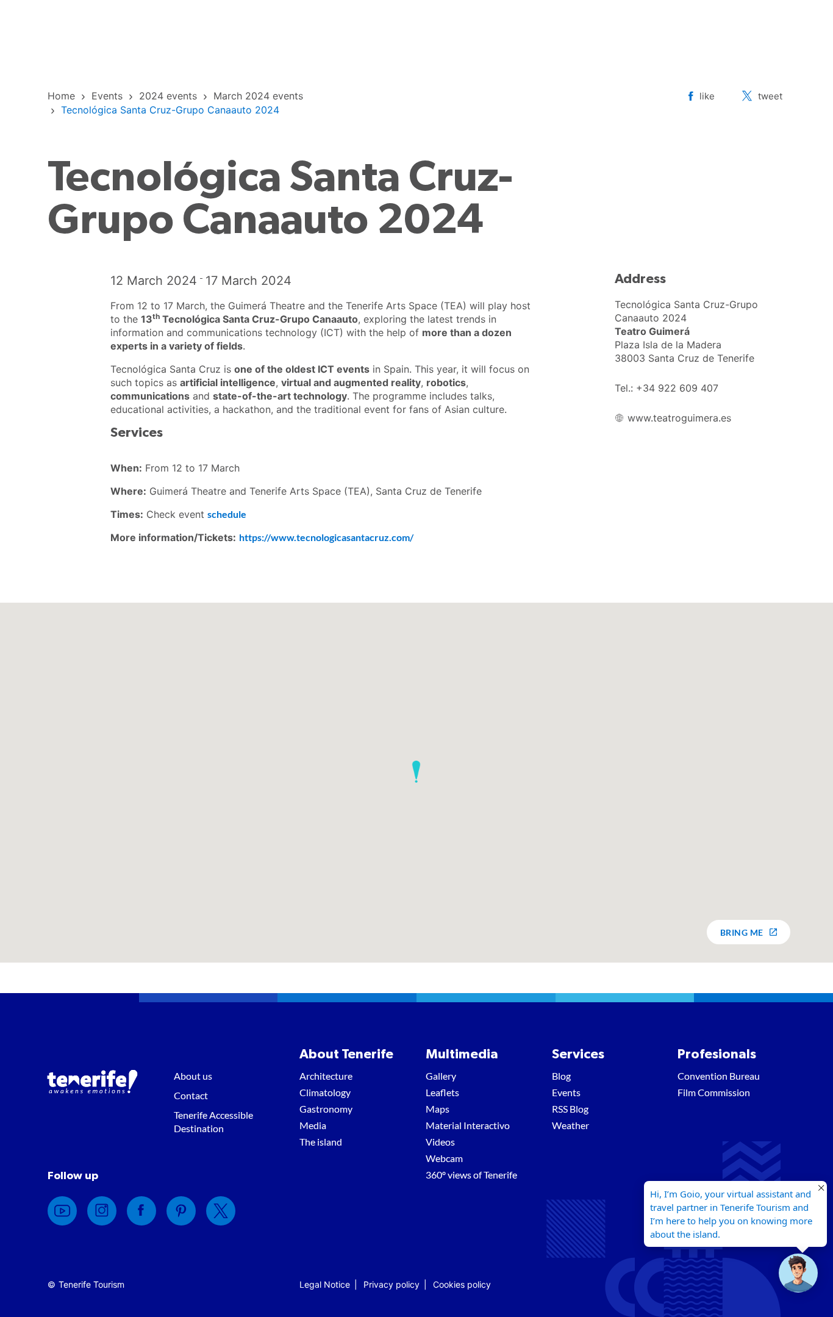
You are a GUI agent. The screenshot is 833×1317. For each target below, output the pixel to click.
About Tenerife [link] (346, 1054)
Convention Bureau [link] (718, 1076)
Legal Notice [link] (324, 1284)
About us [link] (193, 1076)
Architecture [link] (325, 1076)
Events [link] (566, 1092)
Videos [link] (440, 1141)
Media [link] (312, 1125)
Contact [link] (191, 1095)
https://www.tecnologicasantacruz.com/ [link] (326, 537)
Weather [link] (570, 1125)
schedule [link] (226, 514)
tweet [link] (770, 96)
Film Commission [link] (713, 1092)
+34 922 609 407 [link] (677, 388)
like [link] (707, 96)
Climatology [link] (325, 1092)
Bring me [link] (741, 932)
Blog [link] (561, 1076)
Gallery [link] (441, 1076)
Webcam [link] (444, 1158)
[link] (61, 96)
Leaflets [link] (442, 1092)
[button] (416, 772)
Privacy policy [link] (391, 1284)
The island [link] (320, 1141)
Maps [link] (437, 1108)
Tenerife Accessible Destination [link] (213, 1121)
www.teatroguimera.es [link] (679, 418)
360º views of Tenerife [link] (471, 1174)
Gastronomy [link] (325, 1108)
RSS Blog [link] (570, 1108)
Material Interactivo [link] (468, 1125)
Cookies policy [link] (462, 1284)
